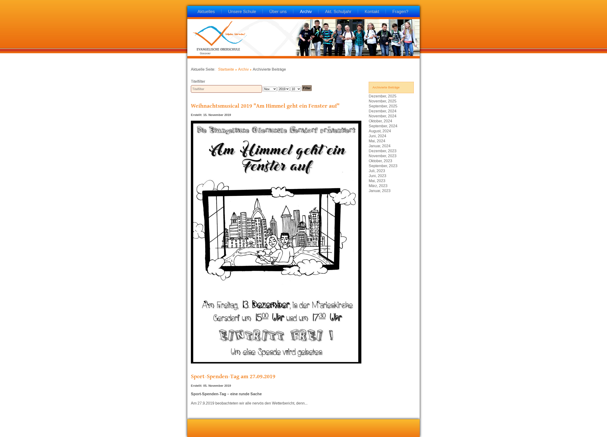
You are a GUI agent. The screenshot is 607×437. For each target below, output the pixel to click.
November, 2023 (382, 155)
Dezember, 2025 (382, 96)
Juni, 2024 (377, 135)
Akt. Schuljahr (338, 11)
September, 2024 (383, 126)
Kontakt (372, 11)
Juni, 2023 (377, 175)
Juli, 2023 (377, 170)
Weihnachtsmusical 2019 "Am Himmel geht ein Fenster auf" (265, 105)
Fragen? (400, 11)
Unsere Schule (242, 11)
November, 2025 (382, 101)
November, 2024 (382, 116)
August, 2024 (380, 131)
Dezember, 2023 (382, 150)
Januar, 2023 (380, 190)
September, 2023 (383, 165)
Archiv (306, 11)
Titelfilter (198, 81)
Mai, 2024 (377, 140)
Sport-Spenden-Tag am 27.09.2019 (233, 376)
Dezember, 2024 (382, 111)
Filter (307, 88)
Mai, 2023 (377, 180)
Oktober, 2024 (380, 121)
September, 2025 (383, 106)
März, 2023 (378, 185)
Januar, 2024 (380, 145)
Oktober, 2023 (380, 160)
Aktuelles (206, 11)
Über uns (278, 11)
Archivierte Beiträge (386, 87)
